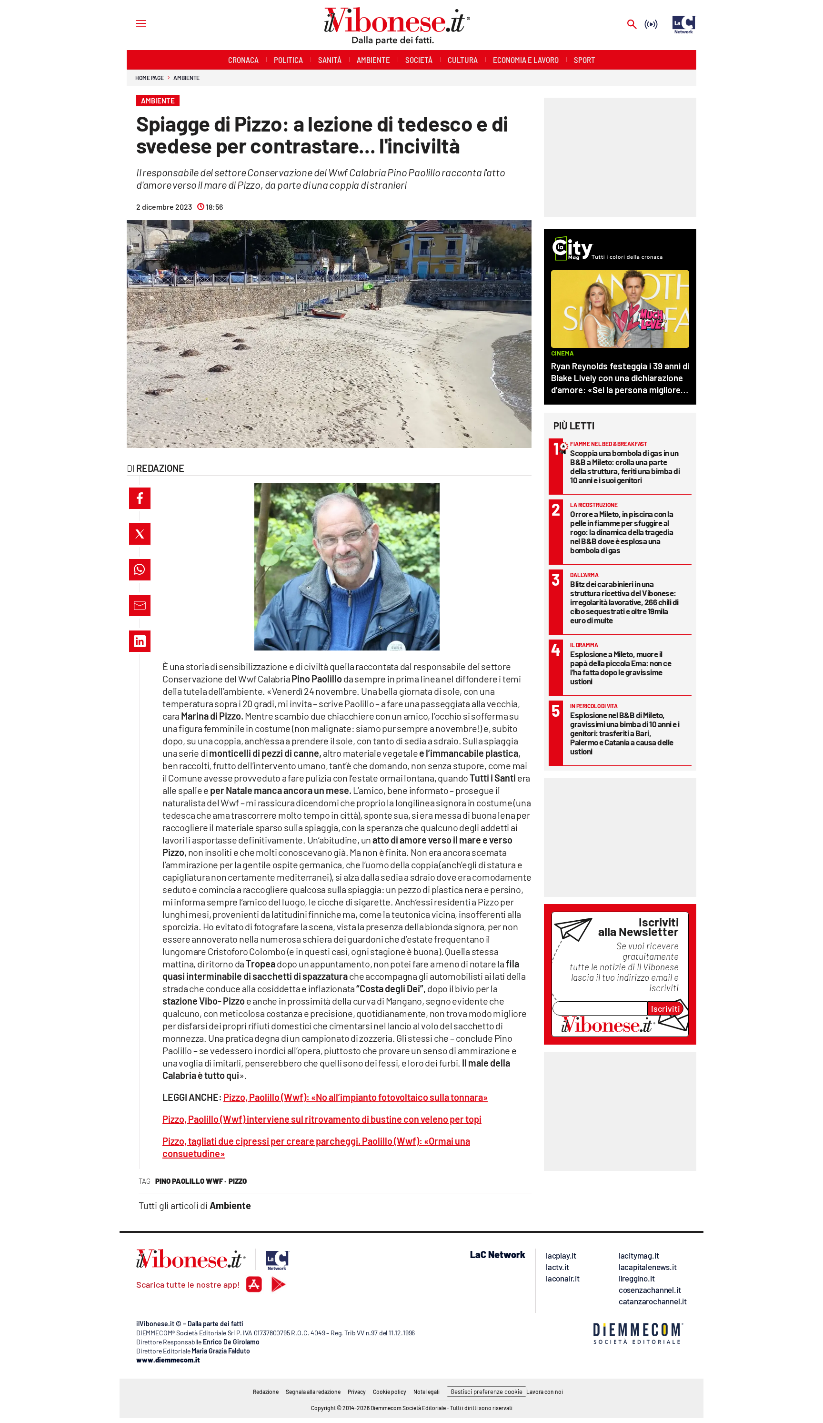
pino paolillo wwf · (190, 1181)
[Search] (632, 25)
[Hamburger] (132, 23)
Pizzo (238, 1181)
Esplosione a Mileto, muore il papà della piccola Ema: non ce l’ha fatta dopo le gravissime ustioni (620, 667)
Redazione (266, 1391)
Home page (149, 77)
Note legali (426, 1391)
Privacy (357, 1391)
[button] (140, 498)
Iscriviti (665, 1008)
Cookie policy (389, 1391)
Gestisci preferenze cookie (486, 1391)
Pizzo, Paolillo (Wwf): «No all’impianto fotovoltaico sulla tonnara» (355, 1097)
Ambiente (186, 77)
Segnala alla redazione (313, 1391)
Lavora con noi (544, 1391)
